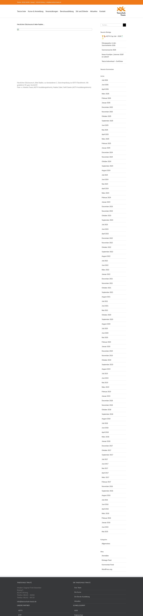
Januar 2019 (106, 396)
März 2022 (105, 270)
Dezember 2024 (107, 152)
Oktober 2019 (106, 360)
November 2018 (107, 405)
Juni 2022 (105, 265)
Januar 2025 (106, 148)
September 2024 (107, 166)
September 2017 (107, 455)
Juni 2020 (105, 333)
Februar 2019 (106, 391)
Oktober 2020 (106, 315)
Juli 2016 (105, 500)
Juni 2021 (105, 306)
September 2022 (107, 252)
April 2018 (105, 432)
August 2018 (106, 419)
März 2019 (105, 387)
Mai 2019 (105, 382)
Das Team (77, 588)
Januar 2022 (106, 274)
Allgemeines (106, 543)
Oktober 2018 (106, 409)
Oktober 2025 (106, 116)
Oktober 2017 (106, 450)
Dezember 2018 (107, 400)
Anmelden (105, 556)
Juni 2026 (105, 85)
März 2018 (105, 437)
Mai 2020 (105, 337)
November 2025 (107, 112)
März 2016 (105, 513)
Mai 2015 (105, 531)
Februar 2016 (106, 518)
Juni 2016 (105, 504)
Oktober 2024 (106, 161)
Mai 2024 (105, 184)
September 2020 (107, 319)
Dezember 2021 (107, 279)
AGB (76, 610)
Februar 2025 (106, 143)
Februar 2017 (106, 482)
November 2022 (107, 243)
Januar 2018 (106, 441)
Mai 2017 (105, 468)
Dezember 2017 (107, 446)
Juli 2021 (105, 301)
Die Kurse (77, 592)
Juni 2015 (105, 527)
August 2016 (106, 495)
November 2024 (107, 157)
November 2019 (107, 355)
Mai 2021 (105, 310)
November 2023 (107, 211)
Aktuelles (77, 601)
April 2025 (105, 134)
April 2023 (105, 234)
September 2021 (107, 292)
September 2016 (107, 491)
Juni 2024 (105, 179)
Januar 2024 (106, 202)
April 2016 (105, 509)
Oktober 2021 (106, 288)
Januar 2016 (106, 522)
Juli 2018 (105, 423)
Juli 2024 (105, 175)
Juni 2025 (105, 125)
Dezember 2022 (107, 238)
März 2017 (105, 477)
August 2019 (106, 369)
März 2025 (105, 139)
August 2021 (106, 297)
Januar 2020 (106, 346)
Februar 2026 (106, 98)
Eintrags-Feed (106, 560)
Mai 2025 (105, 130)
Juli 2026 (105, 80)
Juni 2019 (105, 378)
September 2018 (107, 414)
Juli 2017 (105, 459)
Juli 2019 (105, 373)
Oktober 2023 (106, 215)
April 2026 (105, 89)
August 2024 (106, 170)
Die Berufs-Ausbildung (82, 597)
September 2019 (107, 364)
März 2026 (105, 94)
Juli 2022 (105, 261)
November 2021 (107, 283)
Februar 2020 (106, 342)
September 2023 (107, 220)
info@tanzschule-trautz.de (53, 2)
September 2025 (107, 121)
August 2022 (106, 256)
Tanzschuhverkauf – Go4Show (112, 61)
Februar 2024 (106, 197)
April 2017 (105, 473)
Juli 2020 (105, 328)
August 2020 (106, 324)
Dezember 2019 (107, 351)
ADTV (20, 610)
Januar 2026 (106, 103)
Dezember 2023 (107, 206)
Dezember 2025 (107, 107)
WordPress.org (107, 569)
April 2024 (105, 188)
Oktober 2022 (106, 247)
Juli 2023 (105, 224)
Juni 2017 (105, 464)
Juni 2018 (105, 428)
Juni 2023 (105, 229)
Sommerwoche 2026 (109, 50)
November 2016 (107, 486)
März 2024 (105, 193)
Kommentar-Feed (108, 565)
